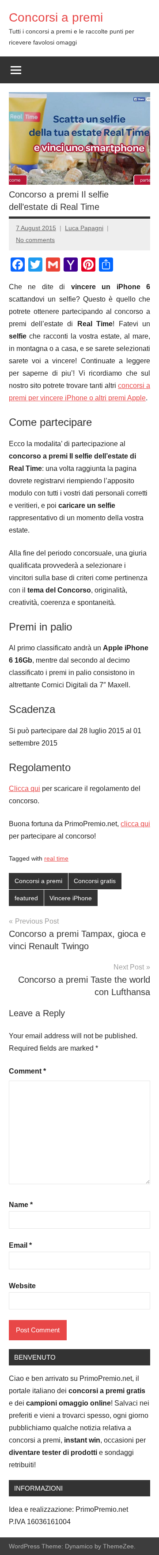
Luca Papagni (84, 227)
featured (26, 898)
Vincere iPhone (70, 898)
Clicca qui (24, 788)
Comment (27, 1071)
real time (56, 858)
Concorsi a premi (56, 17)
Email (20, 1245)
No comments (35, 239)
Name (21, 1204)
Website (22, 1286)
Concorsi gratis (95, 880)
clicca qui (135, 824)
